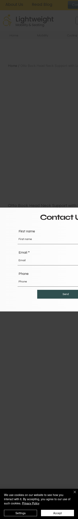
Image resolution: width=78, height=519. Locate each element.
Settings (20, 513)
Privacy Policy (30, 503)
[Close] (72, 494)
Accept (57, 513)
